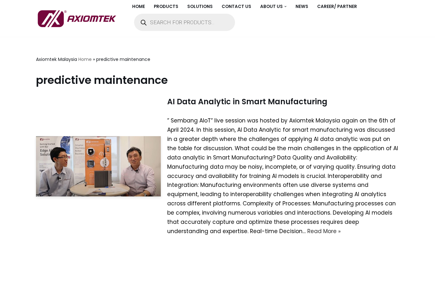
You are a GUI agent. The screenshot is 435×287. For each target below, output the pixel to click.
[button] (285, 6)
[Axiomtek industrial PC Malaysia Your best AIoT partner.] (78, 18)
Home (138, 7)
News (302, 7)
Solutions (200, 7)
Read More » (324, 231)
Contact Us (236, 7)
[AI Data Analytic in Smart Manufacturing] (98, 166)
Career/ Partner (337, 7)
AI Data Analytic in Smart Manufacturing (247, 101)
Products (166, 7)
